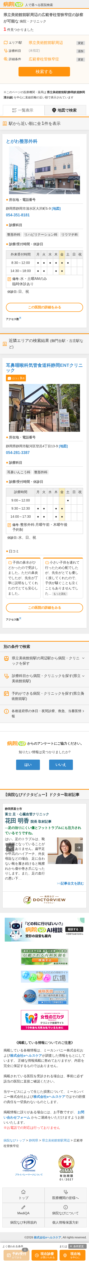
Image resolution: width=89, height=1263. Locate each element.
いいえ (61, 765)
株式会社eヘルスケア (26, 1055)
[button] (10, 847)
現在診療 (47, 1254)
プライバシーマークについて (29, 1174)
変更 (80, 43)
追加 (80, 51)
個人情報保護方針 (65, 1222)
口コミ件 (18, 378)
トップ (23, 1198)
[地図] (56, 208)
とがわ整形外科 (21, 141)
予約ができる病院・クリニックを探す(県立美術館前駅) (48, 696)
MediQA (23, 1213)
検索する (44, 71)
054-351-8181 (18, 215)
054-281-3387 (18, 453)
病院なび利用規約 (23, 1222)
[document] (44, 228)
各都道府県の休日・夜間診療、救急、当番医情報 (46, 713)
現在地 (75, 1254)
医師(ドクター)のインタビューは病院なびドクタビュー (86, 894)
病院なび (13, 4)
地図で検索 (67, 110)
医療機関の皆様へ (65, 1198)
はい (28, 765)
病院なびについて (65, 1213)
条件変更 (78, 1246)
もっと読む (59, 593)
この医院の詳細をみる (44, 307)
